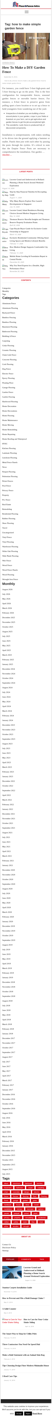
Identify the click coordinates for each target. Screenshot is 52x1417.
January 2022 (7, 809)
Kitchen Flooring (9, 448)
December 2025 (8, 618)
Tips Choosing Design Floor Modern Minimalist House (25, 1366)
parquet (16, 1213)
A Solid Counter (9, 1309)
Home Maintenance (10, 420)
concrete (16, 1192)
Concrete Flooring (9, 360)
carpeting (40, 1187)
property (17, 1217)
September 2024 (8, 683)
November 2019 (8, 931)
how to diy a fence (11, 81)
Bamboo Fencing (9, 317)
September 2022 (8, 790)
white (6, 1226)
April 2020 (6, 907)
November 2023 (8, 730)
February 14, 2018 (9, 1348)
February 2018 (8, 1029)
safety (16, 1222)
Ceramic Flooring (9, 350)
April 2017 (6, 1076)
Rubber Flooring (8, 519)
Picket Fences (7, 481)
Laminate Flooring (9, 453)
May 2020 (6, 903)
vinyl (41, 1222)
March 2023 (7, 767)
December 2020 (8, 870)
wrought (26, 1226)
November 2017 (8, 1043)
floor (34, 1196)
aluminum (16, 1183)
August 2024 (7, 688)
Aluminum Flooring (10, 308)
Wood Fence (7, 565)
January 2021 (7, 865)
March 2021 (7, 856)
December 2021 (8, 814)
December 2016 (8, 1094)
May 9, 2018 (7, 1313)
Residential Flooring (10, 514)
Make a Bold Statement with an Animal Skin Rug (23, 1355)
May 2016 (6, 1127)
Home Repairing (8, 434)
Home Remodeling (9, 430)
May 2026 (6, 599)
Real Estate (6, 504)
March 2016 (7, 1137)
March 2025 (7, 655)
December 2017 (8, 1038)
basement (7, 1187)
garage (15, 1200)
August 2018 (7, 1001)
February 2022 (8, 805)
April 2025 (6, 650)
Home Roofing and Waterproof (14, 439)
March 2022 (7, 800)
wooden (15, 1226)
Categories (6, 288)
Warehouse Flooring (10, 547)
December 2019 (8, 926)
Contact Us (6, 1245)
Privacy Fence (7, 490)
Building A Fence (9, 336)
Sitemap (5, 1251)
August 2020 (7, 889)
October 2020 (7, 879)
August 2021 (7, 833)
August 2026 (7, 589)
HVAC (4, 444)
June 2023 (6, 753)
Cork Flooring (7, 364)
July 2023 (6, 748)
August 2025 (7, 632)
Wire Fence (6, 561)
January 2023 (7, 776)
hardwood (7, 1204)
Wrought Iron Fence (10, 579)
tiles (33, 1222)
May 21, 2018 (7, 1302)
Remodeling (7, 509)
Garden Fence (8, 63)
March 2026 (7, 608)
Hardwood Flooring (10, 402)
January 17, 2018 (9, 1370)
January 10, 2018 (9, 1380)
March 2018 (7, 1024)
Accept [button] (19, 1413)
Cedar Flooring (8, 346)
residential (42, 1217)
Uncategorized (8, 533)
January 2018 (7, 1034)
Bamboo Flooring (9, 322)
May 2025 (6, 646)
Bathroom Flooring (9, 332)
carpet (30, 1187)
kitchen (19, 1209)
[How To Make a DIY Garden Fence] (26, 46)
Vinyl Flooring (8, 542)
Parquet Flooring (8, 472)
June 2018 (6, 1010)
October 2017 (7, 1048)
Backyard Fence (8, 313)
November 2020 (8, 875)
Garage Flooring (8, 388)
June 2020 (6, 898)
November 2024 (8, 674)
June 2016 (6, 1123)
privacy (6, 1217)
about (6, 1183)
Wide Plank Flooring (10, 556)
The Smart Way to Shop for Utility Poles (19, 1334)
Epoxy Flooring (8, 378)
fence (6, 1196)
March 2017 (7, 1080)
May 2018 (6, 1015)
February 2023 (8, 772)
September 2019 (8, 940)
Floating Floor (7, 383)
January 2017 (7, 1090)
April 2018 (6, 1020)
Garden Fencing (8, 397)
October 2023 (7, 734)
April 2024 (6, 706)
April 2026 (6, 603)
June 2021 (6, 842)
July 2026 (6, 594)
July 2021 (6, 837)
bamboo (40, 1183)
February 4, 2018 (9, 1359)
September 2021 (8, 828)
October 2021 (7, 823)
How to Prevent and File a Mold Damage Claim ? (23, 1298)
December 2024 (8, 669)
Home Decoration (9, 406)
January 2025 (7, 664)
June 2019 (6, 954)
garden (25, 1200)
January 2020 (7, 921)
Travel (4, 528)
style (25, 1222)
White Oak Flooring (10, 551)
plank (35, 1213)
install (36, 1204)
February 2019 (8, 973)
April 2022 (6, 795)
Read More (37, 1413)
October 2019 (7, 936)
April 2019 (6, 964)
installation (8, 1209)
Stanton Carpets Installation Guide (17, 1288)
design (26, 1192)
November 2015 (8, 1155)
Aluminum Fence (9, 303)
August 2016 (7, 1113)
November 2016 (8, 1099)
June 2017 (6, 1066)
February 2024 (8, 716)
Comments (26, 1259)
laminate (30, 1209)
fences (15, 1196)
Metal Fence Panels (9, 462)
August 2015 (7, 1169)
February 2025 (8, 660)
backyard (28, 1183)
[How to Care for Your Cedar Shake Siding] (12, 1319)
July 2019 (6, 950)
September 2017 (8, 1052)
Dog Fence (6, 369)
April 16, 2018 (29, 1326)
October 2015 (7, 1160)
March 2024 (7, 711)
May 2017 (6, 1071)
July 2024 (6, 692)
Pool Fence (6, 486)
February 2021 (8, 861)
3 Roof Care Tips (9, 1376)
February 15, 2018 (9, 1338)
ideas (27, 1204)
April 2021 (6, 851)
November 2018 (8, 987)
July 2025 (6, 636)
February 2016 (8, 1141)
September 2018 (8, 996)
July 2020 (6, 893)
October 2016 (7, 1104)
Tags (4, 294)
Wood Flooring (8, 575)
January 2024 (7, 720)
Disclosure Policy (9, 1248)
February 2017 (8, 1085)
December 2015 (8, 1151)
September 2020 (8, 884)
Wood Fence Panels (10, 570)
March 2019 (7, 968)
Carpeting (6, 341)
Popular (10, 1259)
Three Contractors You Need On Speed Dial (21, 1344)
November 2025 (8, 622)
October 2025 (7, 627)
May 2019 (6, 959)
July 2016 (6, 1118)
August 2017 (7, 1057)
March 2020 (7, 912)
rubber (6, 1222)
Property (5, 495)
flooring (44, 1196)
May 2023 (6, 758)
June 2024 (6, 697)
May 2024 (6, 702)
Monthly (5, 291)
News (4, 467)
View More (8, 155)
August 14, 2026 (30, 1280)
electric (36, 1192)
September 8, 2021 (10, 77)
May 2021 (6, 847)
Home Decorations (9, 411)
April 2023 (6, 762)
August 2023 (7, 744)
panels (6, 1213)
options (41, 1209)
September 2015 (8, 1165)
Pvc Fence (6, 500)
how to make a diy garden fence (29, 81)
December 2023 (8, 725)
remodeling (29, 1217)
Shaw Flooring (8, 523)
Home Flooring (8, 416)
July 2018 (6, 1006)
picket (26, 1213)
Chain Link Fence (9, 355)
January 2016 (7, 1146)
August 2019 (7, 945)
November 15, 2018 (9, 1292)
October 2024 (7, 678)
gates (35, 1200)
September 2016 (8, 1108)
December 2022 (8, 781)
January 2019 (7, 977)
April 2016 (6, 1132)
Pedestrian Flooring (10, 476)
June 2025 (6, 641)
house (18, 1204)
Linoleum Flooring (9, 458)
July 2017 (6, 1062)
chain (6, 1192)
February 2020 (8, 917)
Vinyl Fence (7, 537)
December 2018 (8, 982)
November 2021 (8, 819)
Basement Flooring (9, 327)
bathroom (19, 1187)
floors (6, 1200)
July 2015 (6, 1174)
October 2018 (7, 992)
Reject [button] (28, 1413)
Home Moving (8, 425)
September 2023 (8, 739)
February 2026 (8, 613)
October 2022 (7, 786)
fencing (25, 1196)
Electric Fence (7, 374)
